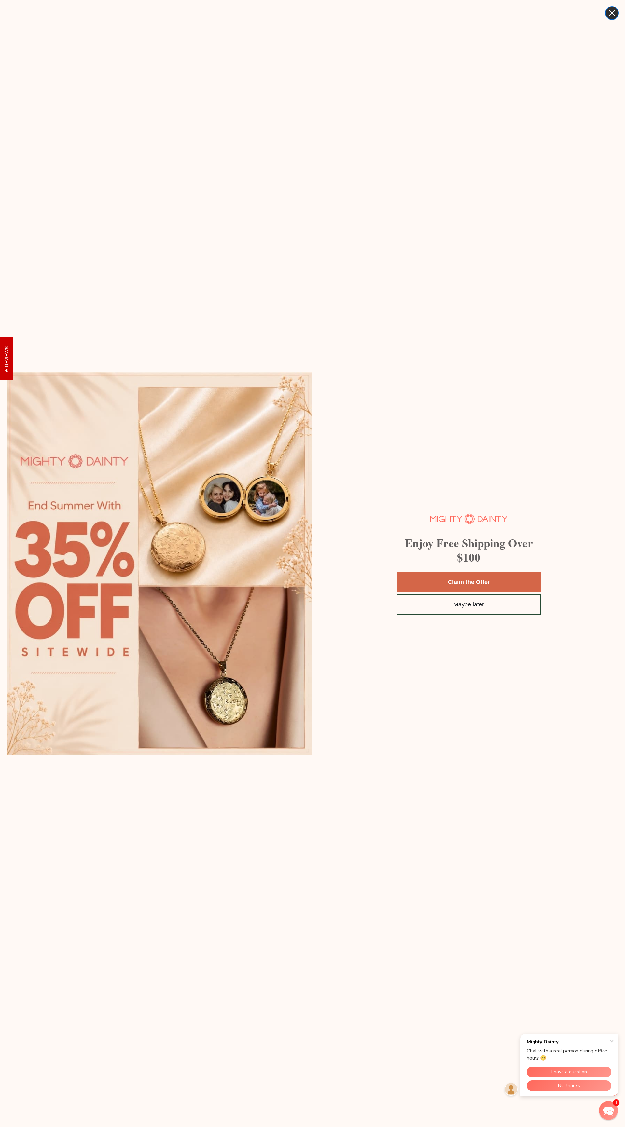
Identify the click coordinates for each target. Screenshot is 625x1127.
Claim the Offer (469, 582)
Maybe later (468, 604)
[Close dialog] (611, 13)
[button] (608, 1110)
